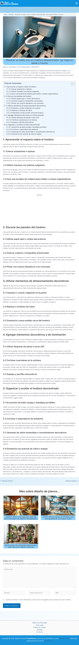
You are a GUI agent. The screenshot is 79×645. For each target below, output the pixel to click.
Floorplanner (48, 641)
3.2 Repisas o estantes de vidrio (20, 110)
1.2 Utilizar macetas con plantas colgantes (24, 91)
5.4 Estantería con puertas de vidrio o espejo (25, 134)
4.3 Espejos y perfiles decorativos (21, 122)
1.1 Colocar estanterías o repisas (20, 89)
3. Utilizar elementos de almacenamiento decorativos (26, 106)
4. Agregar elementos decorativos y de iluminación (25, 115)
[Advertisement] (39, 210)
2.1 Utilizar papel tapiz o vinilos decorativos (24, 98)
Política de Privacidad (39, 623)
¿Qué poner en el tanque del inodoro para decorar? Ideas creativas (21, 546)
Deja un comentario (9, 67)
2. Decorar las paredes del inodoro (18, 96)
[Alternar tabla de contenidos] (71, 84)
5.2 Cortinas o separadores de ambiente (23, 129)
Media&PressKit (64, 638)
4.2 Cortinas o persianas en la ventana (23, 120)
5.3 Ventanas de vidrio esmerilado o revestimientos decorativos (32, 132)
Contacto (39, 632)
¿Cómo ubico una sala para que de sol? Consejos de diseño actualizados (20, 518)
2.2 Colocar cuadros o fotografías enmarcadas (26, 101)
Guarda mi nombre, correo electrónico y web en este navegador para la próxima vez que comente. (38, 599)
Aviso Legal (39, 625)
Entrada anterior (6, 481)
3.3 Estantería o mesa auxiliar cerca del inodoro (26, 113)
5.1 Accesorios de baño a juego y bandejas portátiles (27, 127)
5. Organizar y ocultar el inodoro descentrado (23, 125)
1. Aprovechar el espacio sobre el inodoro (20, 87)
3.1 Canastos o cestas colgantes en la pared (24, 108)
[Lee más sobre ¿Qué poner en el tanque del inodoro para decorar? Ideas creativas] (20, 534)
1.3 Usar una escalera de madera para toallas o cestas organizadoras (33, 94)
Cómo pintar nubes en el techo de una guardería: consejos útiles (58, 518)
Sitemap (39, 630)
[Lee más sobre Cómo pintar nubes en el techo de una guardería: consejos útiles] (58, 505)
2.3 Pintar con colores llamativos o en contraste (26, 103)
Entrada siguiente (72, 481)
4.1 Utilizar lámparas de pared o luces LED (24, 117)
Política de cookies (39, 627)
